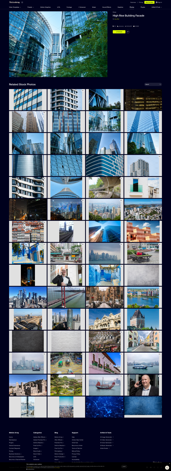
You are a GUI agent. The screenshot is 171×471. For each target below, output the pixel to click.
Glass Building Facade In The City (133, 152)
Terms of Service (77, 448)
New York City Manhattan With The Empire (59, 415)
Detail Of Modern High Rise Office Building (20, 152)
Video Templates (14, 7)
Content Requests (14, 448)
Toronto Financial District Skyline (95, 240)
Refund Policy (76, 451)
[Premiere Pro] (63, 442)
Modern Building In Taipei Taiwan (133, 240)
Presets (30, 7)
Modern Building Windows (93, 174)
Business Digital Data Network (94, 415)
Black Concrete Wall (15, 350)
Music (94, 7)
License (74, 456)
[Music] (58, 459)
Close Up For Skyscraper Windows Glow (135, 108)
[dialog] (85, 466)
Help (73, 437)
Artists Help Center (77, 440)
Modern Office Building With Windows (58, 130)
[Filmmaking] (62, 451)
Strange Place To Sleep (131, 262)
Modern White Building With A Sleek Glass (135, 196)
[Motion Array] (63, 437)
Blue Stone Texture (130, 415)
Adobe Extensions (14, 445)
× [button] (169, 463)
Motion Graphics (45, 7)
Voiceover (83, 7)
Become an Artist (77, 445)
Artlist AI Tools (156, 7)
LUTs (58, 7)
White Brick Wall (53, 350)
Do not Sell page (57, 467)
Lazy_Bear (116, 19)
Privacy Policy (76, 454)
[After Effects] (62, 440)
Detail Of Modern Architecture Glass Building (98, 108)
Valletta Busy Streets (92, 306)
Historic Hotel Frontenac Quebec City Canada (136, 328)
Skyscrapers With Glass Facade (95, 152)
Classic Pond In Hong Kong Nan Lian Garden (60, 393)
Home (11, 437)
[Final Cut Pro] (62, 448)
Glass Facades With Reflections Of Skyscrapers (22, 130)
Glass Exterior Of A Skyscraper (56, 174)
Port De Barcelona (91, 328)
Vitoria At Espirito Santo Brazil (132, 218)
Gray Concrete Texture (131, 284)
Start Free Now (149, 2)
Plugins (143, 7)
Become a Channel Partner (17, 459)
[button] (65, 469)
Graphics (120, 7)
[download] (45, 108)
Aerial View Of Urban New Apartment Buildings (98, 350)
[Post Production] (64, 457)
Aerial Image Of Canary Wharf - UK (57, 328)
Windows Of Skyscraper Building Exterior (20, 108)
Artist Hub (75, 442)
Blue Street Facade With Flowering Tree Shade (21, 262)
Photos (132, 7)
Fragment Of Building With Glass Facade (135, 130)
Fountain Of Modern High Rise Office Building (98, 130)
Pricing (11, 451)
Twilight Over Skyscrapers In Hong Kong (97, 262)
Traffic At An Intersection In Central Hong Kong (60, 372)
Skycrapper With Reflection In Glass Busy (20, 218)
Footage (69, 7)
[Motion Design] (63, 454)
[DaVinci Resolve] (64, 445)
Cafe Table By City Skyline (16, 415)
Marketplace (13, 440)
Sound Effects (106, 7)
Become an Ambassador (16, 456)
